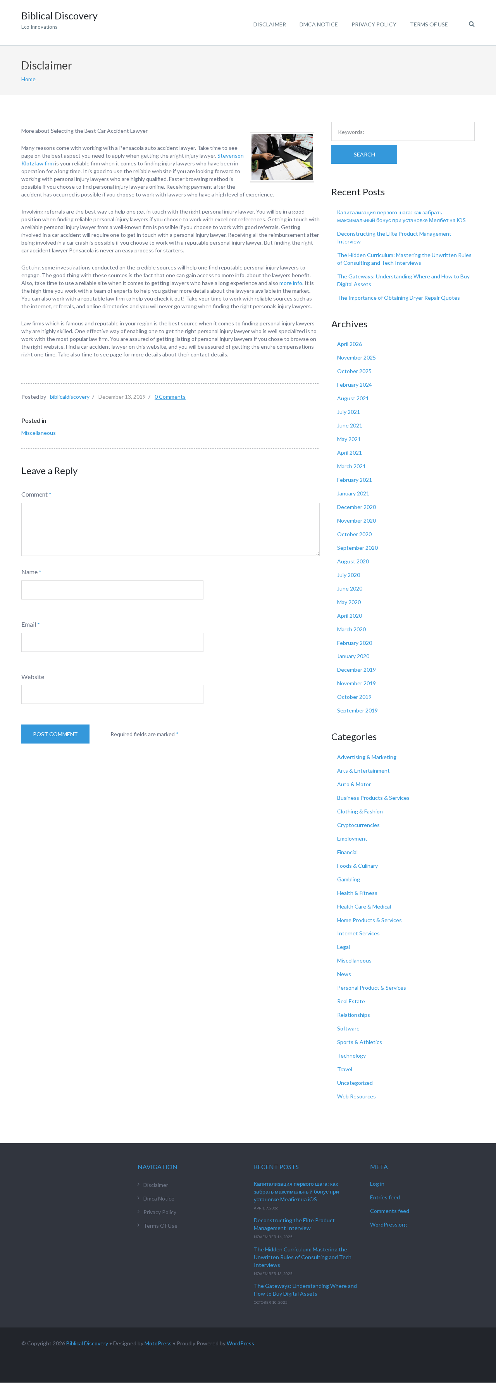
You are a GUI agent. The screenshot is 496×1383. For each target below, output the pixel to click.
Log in (377, 1183)
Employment (352, 838)
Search (364, 154)
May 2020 (349, 602)
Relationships (353, 1014)
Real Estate (351, 1001)
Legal (343, 946)
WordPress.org (388, 1224)
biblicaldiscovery (70, 396)
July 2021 (348, 411)
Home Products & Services (369, 920)
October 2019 (354, 696)
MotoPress (158, 1343)
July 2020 (348, 575)
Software (348, 1028)
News (344, 974)
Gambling (348, 879)
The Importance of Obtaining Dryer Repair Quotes (398, 297)
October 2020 (354, 534)
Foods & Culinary (357, 865)
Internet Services (358, 933)
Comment (34, 494)
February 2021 (354, 479)
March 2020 (351, 629)
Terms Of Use (429, 24)
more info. (291, 283)
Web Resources (356, 1096)
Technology (351, 1055)
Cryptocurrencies (358, 825)
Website (32, 676)
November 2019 (356, 683)
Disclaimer (269, 24)
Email (28, 624)
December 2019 (356, 669)
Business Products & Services (373, 797)
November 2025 (356, 357)
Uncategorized (355, 1082)
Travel (344, 1069)
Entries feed (385, 1197)
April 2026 (349, 344)
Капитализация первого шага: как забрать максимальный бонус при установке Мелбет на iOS (296, 1191)
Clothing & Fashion (360, 811)
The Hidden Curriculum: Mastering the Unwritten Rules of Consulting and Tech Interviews (302, 1257)
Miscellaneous (38, 432)
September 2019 (357, 710)
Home (28, 79)
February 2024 (354, 384)
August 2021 (353, 398)
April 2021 (349, 452)
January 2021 (353, 493)
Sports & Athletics (359, 1042)
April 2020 (349, 615)
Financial (347, 852)
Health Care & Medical (364, 906)
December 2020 (356, 507)
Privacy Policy (373, 24)
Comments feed (389, 1211)
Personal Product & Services (371, 987)
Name (29, 571)
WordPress (240, 1343)
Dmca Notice (319, 24)
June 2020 (349, 588)
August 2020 (353, 561)
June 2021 (349, 425)
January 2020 (353, 656)
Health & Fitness (357, 893)
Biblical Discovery (87, 1343)
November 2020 (356, 520)
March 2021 (351, 466)
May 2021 (349, 439)
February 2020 (354, 642)
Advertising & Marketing (366, 757)
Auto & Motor (354, 784)
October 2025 (354, 371)
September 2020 (357, 547)
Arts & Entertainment (363, 770)
